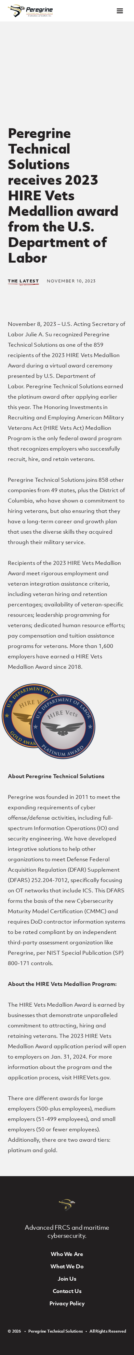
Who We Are (67, 1254)
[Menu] (120, 11)
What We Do (67, 1266)
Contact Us (67, 1291)
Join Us (67, 1278)
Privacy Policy (66, 1303)
